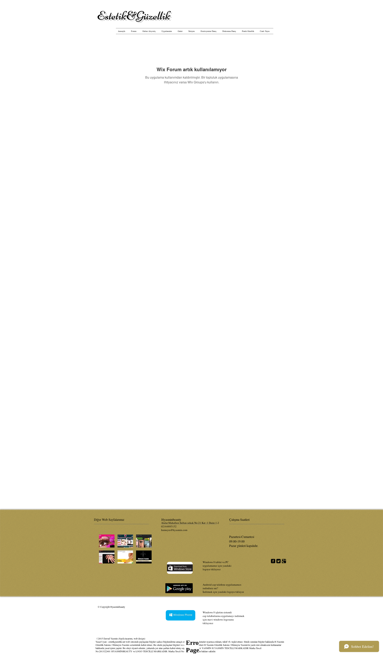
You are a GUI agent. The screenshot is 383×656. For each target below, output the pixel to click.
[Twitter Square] (278, 561)
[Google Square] (284, 561)
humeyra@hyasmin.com (174, 530)
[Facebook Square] (273, 561)
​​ (134, 15)
